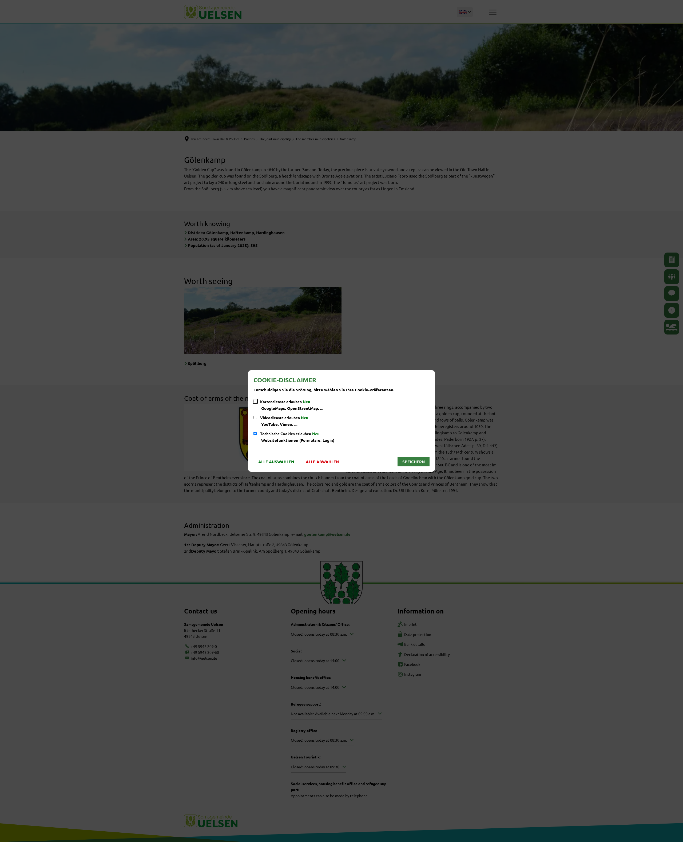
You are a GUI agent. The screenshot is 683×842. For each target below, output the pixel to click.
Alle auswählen (276, 461)
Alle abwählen (322, 461)
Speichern (413, 461)
